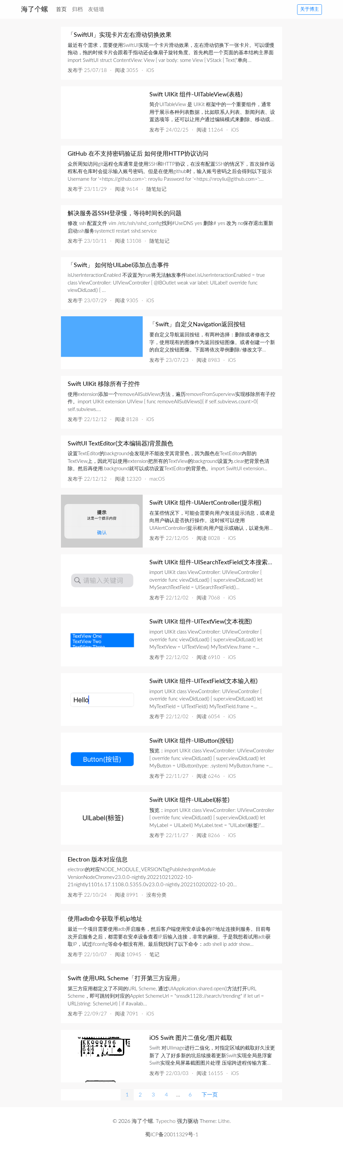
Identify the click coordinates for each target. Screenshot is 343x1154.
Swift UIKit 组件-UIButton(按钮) (191, 741)
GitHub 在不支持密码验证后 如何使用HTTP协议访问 (138, 154)
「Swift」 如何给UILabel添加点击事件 (118, 265)
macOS (157, 479)
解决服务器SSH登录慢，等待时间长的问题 (125, 214)
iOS (150, 70)
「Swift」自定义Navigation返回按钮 (197, 325)
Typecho (166, 1121)
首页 (62, 9)
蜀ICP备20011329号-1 (171, 1134)
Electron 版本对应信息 (98, 860)
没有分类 (156, 895)
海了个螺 (34, 9)
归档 (77, 9)
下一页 (210, 1094)
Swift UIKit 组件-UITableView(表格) (196, 95)
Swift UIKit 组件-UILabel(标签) (189, 800)
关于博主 (309, 9)
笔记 (154, 954)
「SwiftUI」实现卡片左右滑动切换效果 (120, 35)
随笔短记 (156, 189)
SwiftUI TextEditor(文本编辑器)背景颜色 (120, 444)
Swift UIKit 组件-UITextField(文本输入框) (203, 681)
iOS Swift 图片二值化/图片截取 (190, 1038)
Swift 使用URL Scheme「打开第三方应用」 (125, 979)
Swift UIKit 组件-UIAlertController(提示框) (205, 503)
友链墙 (96, 9)
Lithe (223, 1121)
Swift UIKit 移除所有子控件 (104, 384)
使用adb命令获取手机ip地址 (105, 919)
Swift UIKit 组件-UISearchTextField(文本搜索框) (212, 563)
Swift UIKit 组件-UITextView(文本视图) (200, 622)
